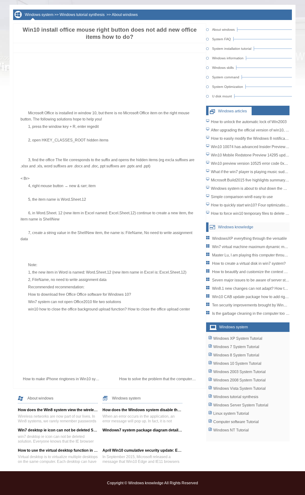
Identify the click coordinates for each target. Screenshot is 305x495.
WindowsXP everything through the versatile (249, 238)
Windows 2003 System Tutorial (239, 372)
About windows (125, 15)
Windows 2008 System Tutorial (239, 380)
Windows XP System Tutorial (237, 338)
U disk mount (222, 96)
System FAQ (221, 39)
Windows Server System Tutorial (240, 405)
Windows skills (223, 68)
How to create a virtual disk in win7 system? (249, 263)
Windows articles (232, 111)
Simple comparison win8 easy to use (242, 197)
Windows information (228, 58)
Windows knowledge (235, 227)
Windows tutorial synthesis (83, 15)
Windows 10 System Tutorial (237, 363)
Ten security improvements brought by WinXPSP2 (254, 305)
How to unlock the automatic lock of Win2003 (249, 122)
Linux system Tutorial (231, 413)
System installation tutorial (231, 48)
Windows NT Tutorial (231, 430)
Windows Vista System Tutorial (239, 388)
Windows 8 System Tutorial (236, 355)
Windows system (39, 15)
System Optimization (227, 87)
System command (225, 77)
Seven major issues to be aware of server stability (253, 280)
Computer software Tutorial (236, 422)
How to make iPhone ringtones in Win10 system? (65, 379)
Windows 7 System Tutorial (236, 347)
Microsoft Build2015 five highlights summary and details (258, 180)
